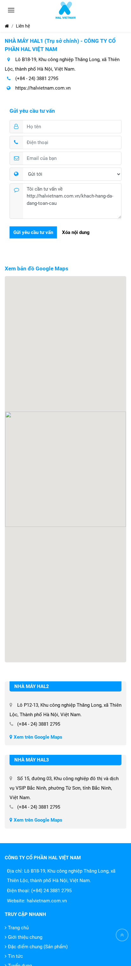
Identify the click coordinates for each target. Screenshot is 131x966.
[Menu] (11, 10)
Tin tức (15, 956)
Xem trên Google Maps (37, 737)
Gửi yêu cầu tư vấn (33, 232)
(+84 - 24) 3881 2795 (36, 78)
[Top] (122, 935)
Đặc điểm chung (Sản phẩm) (38, 947)
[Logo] (65, 10)
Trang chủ (18, 928)
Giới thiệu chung (25, 937)
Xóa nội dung (76, 232)
